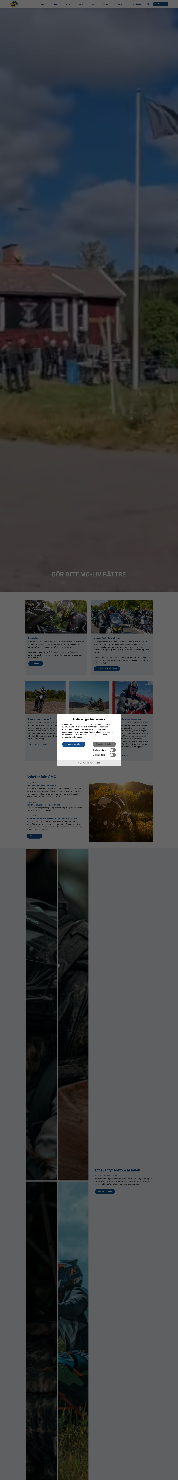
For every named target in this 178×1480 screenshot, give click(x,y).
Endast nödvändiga (104, 744)
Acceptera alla (74, 744)
